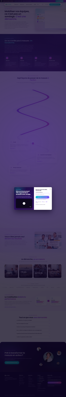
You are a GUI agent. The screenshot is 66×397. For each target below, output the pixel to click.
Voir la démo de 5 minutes (42, 197)
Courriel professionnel (39, 192)
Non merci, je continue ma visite (40, 204)
